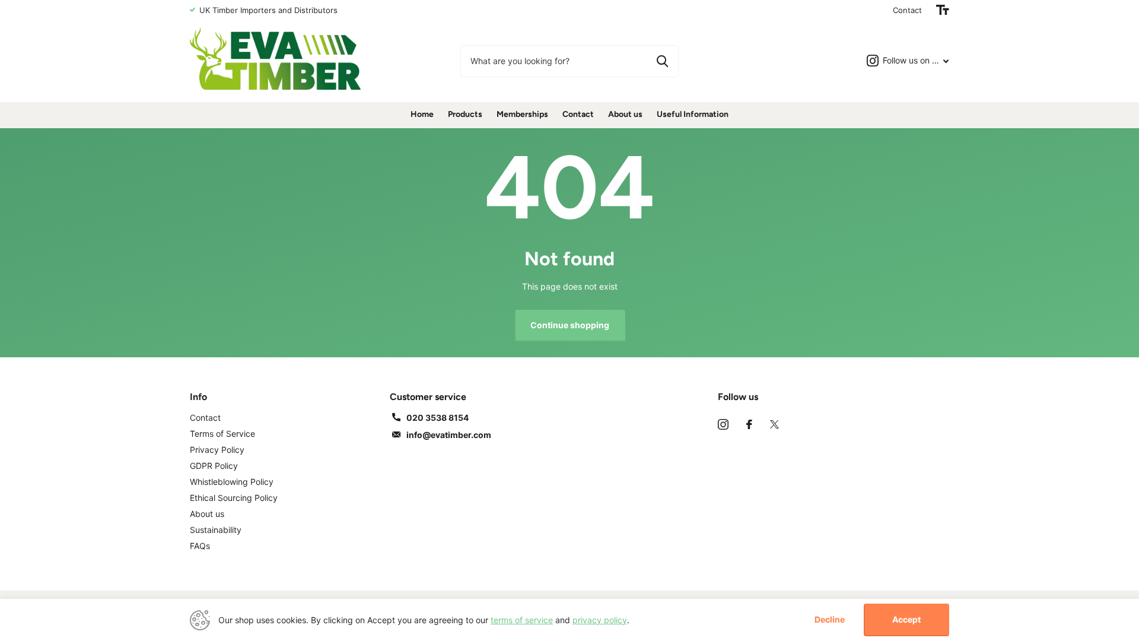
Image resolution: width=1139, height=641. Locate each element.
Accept (906, 619)
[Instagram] (723, 424)
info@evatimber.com (448, 435)
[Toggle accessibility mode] (942, 10)
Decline (830, 619)
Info (198, 396)
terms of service (522, 620)
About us (625, 114)
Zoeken (662, 61)
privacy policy (599, 620)
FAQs (200, 546)
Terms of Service (222, 434)
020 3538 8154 (437, 417)
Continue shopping (569, 325)
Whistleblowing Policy (231, 482)
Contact (907, 10)
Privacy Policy (217, 450)
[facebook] (749, 424)
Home (422, 114)
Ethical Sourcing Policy (234, 498)
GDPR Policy (214, 466)
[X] (774, 424)
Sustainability (215, 530)
